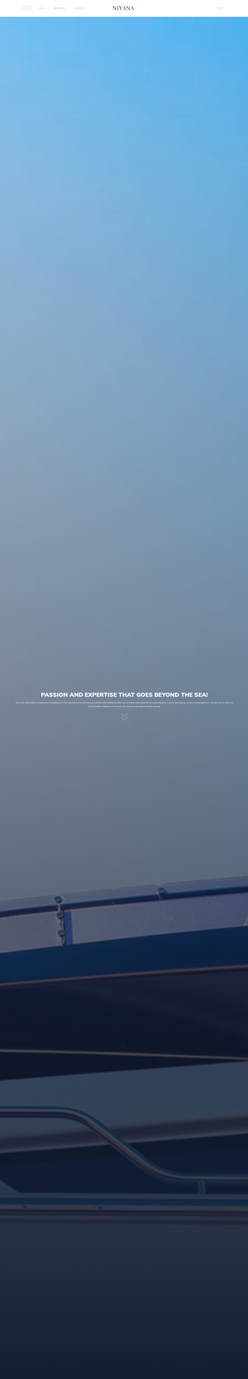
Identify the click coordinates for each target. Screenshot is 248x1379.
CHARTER (79, 8)
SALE (41, 8)
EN (219, 8)
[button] (27, 8)
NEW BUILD (59, 8)
